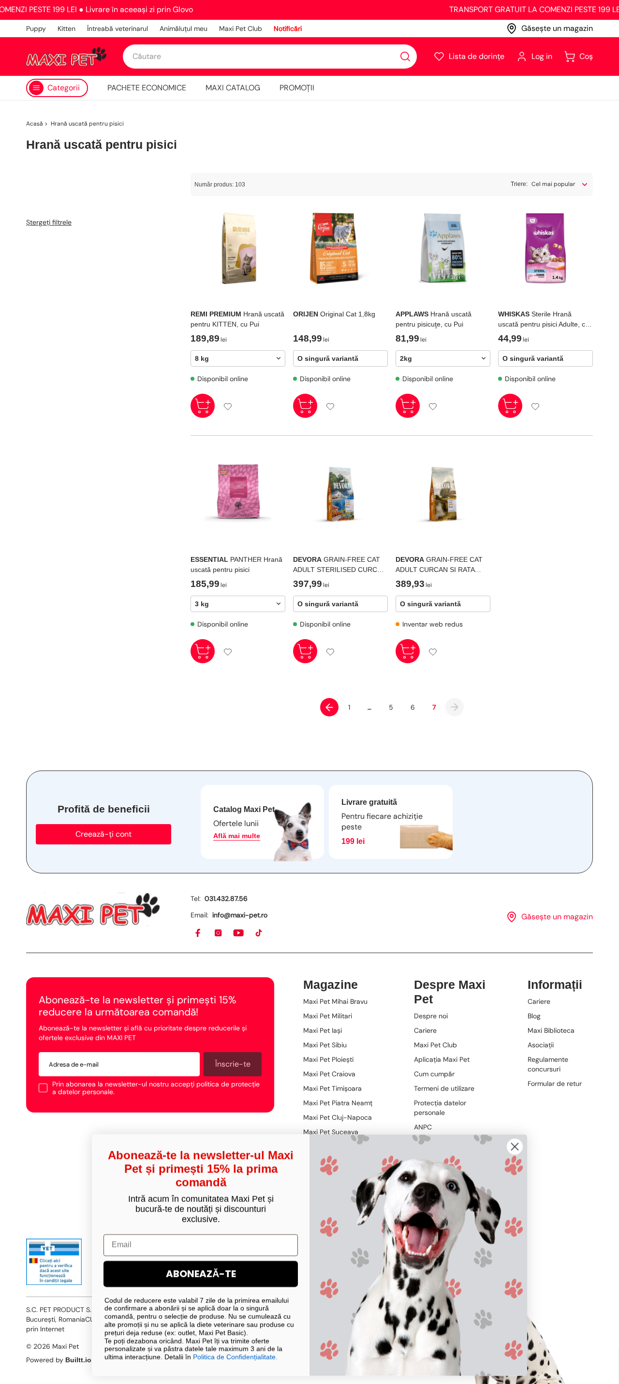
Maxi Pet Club (240, 28)
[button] (468, 56)
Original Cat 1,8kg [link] (334, 314)
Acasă (34, 124)
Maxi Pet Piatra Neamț (337, 1103)
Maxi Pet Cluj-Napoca (337, 1117)
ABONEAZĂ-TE (201, 1272)
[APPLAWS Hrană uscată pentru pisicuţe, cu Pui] (443, 248)
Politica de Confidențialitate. (235, 1355)
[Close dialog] (514, 1145)
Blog (534, 1016)
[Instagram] (218, 933)
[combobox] (270, 56)
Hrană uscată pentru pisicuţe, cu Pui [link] (434, 319)
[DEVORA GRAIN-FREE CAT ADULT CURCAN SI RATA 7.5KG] (443, 493)
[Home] (93, 909)
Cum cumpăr (434, 1074)
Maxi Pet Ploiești (328, 1059)
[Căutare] (405, 56)
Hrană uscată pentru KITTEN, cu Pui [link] (237, 319)
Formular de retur (555, 1083)
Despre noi (431, 1016)
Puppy (36, 28)
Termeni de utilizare (444, 1088)
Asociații (541, 1045)
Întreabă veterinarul (117, 28)
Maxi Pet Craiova (329, 1074)
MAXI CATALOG (233, 88)
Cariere (425, 1030)
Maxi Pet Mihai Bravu (335, 1001)
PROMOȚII (297, 88)
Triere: (519, 184)
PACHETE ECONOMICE (146, 88)
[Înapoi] (329, 707)
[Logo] (66, 56)
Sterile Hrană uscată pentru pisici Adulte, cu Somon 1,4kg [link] (543, 319)
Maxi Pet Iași (322, 1030)
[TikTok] (259, 933)
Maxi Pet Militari (327, 1016)
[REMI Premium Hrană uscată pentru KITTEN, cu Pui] (238, 248)
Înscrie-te (233, 1064)
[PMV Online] (54, 1262)
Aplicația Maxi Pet (442, 1059)
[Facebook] (198, 933)
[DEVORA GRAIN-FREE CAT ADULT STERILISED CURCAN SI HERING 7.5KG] (340, 493)
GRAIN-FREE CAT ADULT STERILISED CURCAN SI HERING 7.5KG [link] (339, 565)
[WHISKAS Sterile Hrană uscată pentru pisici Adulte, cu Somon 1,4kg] (545, 248)
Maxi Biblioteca (551, 1030)
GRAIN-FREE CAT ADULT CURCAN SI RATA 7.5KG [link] (439, 565)
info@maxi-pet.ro (239, 915)
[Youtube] (239, 933)
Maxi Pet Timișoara (332, 1088)
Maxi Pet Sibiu (325, 1045)
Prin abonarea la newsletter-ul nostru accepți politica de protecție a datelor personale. (156, 1088)
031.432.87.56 (226, 898)
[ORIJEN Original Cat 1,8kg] (340, 248)
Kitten (66, 28)
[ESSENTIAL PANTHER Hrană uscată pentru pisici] (238, 493)
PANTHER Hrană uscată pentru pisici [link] (236, 564)
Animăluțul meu (183, 28)
